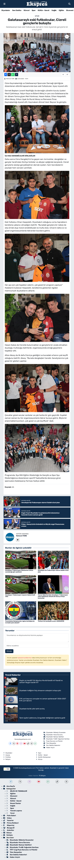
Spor (34, 10)
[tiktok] (57, 781)
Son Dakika (16, 10)
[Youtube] (24, 743)
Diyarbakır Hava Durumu (54, 735)
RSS (7, 769)
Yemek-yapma (16, 811)
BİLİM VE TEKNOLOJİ (18, 791)
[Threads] (31, 743)
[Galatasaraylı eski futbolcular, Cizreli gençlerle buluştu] (37, 52)
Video (9, 818)
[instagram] (29, 781)
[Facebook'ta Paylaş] (5, 74)
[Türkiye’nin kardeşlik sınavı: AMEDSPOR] (53, 610)
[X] (13, 743)
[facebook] (11, 781)
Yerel (12, 813)
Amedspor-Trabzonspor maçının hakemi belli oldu (20, 595)
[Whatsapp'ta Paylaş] (13, 74)
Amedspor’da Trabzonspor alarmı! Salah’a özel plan (53, 571)
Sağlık (54, 10)
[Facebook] (10, 743)
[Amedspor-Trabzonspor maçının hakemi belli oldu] (20, 584)
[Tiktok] (28, 743)
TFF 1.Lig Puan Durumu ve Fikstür (23, 850)
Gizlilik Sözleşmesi (44, 757)
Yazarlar (10, 820)
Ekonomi (69, 10)
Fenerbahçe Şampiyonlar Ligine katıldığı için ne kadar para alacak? (20, 622)
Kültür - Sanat (43, 10)
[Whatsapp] (35, 743)
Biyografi (10, 828)
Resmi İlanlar (15, 803)
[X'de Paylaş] (9, 74)
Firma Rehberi (13, 823)
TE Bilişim (42, 775)
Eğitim (61, 10)
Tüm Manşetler (51, 743)
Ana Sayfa (11, 786)
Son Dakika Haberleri (53, 745)
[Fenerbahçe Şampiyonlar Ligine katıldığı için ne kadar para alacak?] (20, 610)
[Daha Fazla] (16, 74)
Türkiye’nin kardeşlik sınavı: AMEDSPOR (51, 621)
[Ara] (69, 4)
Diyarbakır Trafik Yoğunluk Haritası (58, 739)
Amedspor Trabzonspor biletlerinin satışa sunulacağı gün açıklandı (19, 571)
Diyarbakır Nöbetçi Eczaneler (56, 732)
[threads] (66, 781)
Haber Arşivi (50, 747)
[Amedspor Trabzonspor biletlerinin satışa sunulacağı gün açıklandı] (20, 560)
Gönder (9, 651)
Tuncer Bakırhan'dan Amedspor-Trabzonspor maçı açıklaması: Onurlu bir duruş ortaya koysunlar (53, 596)
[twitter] (20, 781)
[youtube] (38, 781)
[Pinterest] (17, 743)
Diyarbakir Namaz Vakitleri (55, 737)
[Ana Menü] (4, 4)
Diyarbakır (5, 10)
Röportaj (10, 825)
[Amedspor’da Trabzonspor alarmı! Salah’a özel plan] (53, 560)
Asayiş (7, 755)
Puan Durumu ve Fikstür (54, 741)
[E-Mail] (17, 540)
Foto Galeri (11, 815)
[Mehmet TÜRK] (9, 537)
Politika (8, 757)
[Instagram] (21, 743)
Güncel (26, 10)
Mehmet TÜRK (10, 78)
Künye (40, 759)
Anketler (10, 830)
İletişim (7, 759)
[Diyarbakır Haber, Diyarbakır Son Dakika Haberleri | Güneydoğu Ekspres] (37, 4)
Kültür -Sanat (15, 801)
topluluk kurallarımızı (24, 658)
